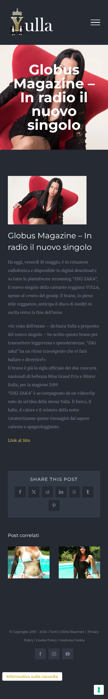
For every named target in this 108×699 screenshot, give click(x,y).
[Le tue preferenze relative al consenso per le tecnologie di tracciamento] (99, 690)
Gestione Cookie (72, 640)
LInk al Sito (19, 440)
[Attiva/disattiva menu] (96, 22)
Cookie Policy (46, 640)
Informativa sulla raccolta (32, 676)
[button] (12, 562)
